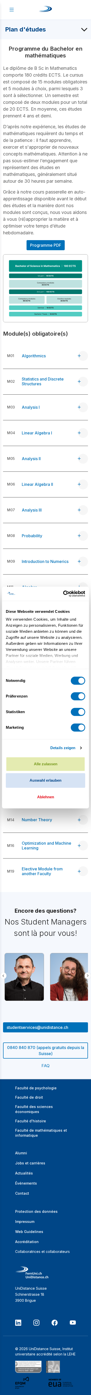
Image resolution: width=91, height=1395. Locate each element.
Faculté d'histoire (30, 1121)
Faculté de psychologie (36, 1088)
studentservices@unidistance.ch (37, 1027)
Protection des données (36, 1211)
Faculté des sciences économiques (34, 1109)
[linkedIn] (18, 1323)
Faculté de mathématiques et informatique (41, 1132)
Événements (26, 1183)
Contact (22, 1193)
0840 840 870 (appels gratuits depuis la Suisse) (45, 1050)
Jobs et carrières (30, 1163)
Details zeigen (62, 748)
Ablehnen (45, 797)
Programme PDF (45, 245)
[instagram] (36, 1323)
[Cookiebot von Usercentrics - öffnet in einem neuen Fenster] (64, 593)
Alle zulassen (45, 764)
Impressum (24, 1221)
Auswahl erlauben (45, 780)
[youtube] (73, 1323)
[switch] (78, 696)
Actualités (24, 1173)
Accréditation (27, 1242)
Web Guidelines (29, 1231)
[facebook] (55, 1323)
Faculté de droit (29, 1097)
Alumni (21, 1153)
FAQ (45, 1065)
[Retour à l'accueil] (45, 9)
